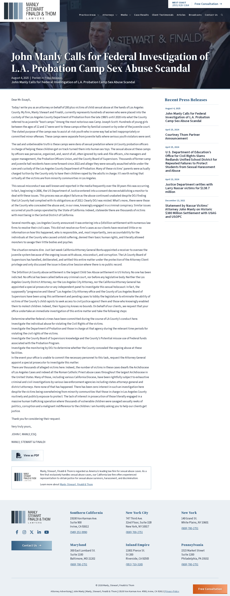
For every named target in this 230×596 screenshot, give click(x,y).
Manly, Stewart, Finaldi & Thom (76, 484)
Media (124, 15)
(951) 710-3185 (134, 565)
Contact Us (211, 15)
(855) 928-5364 (180, 4)
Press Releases (53, 78)
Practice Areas (87, 15)
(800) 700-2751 (134, 532)
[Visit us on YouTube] (46, 532)
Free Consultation (206, 4)
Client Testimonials (163, 15)
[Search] (222, 15)
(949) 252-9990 (78, 532)
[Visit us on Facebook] (16, 532)
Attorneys (108, 15)
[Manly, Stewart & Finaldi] (30, 517)
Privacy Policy (172, 591)
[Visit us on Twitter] (31, 532)
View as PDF (31, 455)
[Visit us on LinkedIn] (39, 532)
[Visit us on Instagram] (24, 532)
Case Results (141, 15)
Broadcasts (195, 15)
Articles (181, 15)
